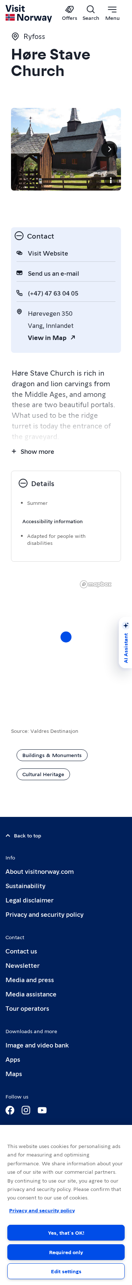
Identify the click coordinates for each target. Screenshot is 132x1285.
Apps (13, 1059)
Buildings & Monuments (52, 755)
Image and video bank (37, 1044)
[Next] (109, 149)
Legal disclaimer (30, 899)
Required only (66, 1252)
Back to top (27, 835)
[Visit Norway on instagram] (26, 1110)
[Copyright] (110, 180)
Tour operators (27, 1008)
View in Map (47, 337)
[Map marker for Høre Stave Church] (66, 636)
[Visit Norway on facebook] (10, 1110)
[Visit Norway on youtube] (42, 1110)
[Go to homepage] (29, 13)
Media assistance (31, 993)
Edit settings (66, 1271)
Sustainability (25, 885)
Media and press (30, 979)
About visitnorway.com (40, 871)
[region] (66, 1205)
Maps (14, 1073)
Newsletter (23, 965)
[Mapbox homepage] (96, 584)
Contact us (21, 950)
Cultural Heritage (43, 774)
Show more (37, 451)
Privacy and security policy (45, 914)
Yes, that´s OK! (66, 1232)
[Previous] (23, 149)
